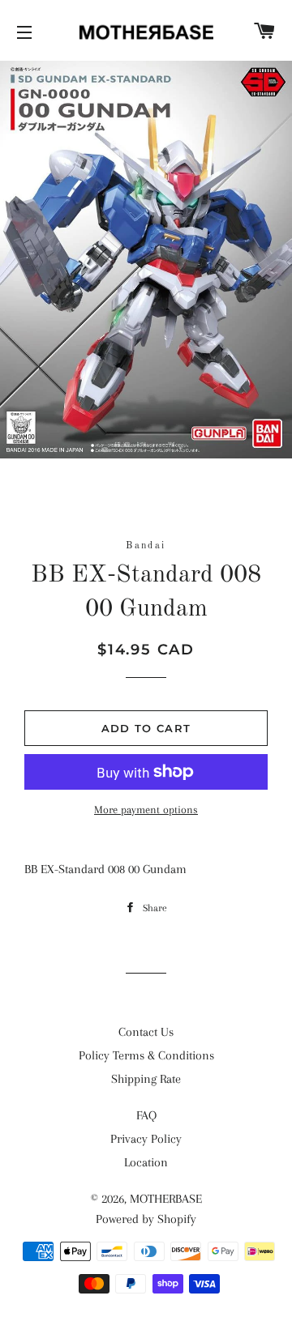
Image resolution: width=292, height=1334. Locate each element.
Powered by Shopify (146, 1219)
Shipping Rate (146, 1079)
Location (146, 1162)
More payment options (146, 809)
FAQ (146, 1115)
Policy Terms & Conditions (146, 1055)
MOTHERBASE (166, 1198)
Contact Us (146, 1032)
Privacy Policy (146, 1139)
